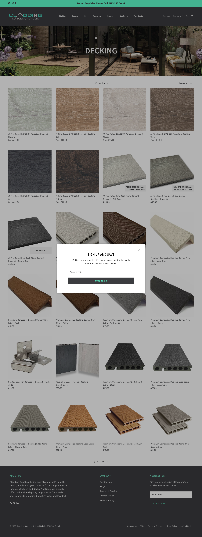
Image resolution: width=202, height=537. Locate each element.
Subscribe (101, 281)
